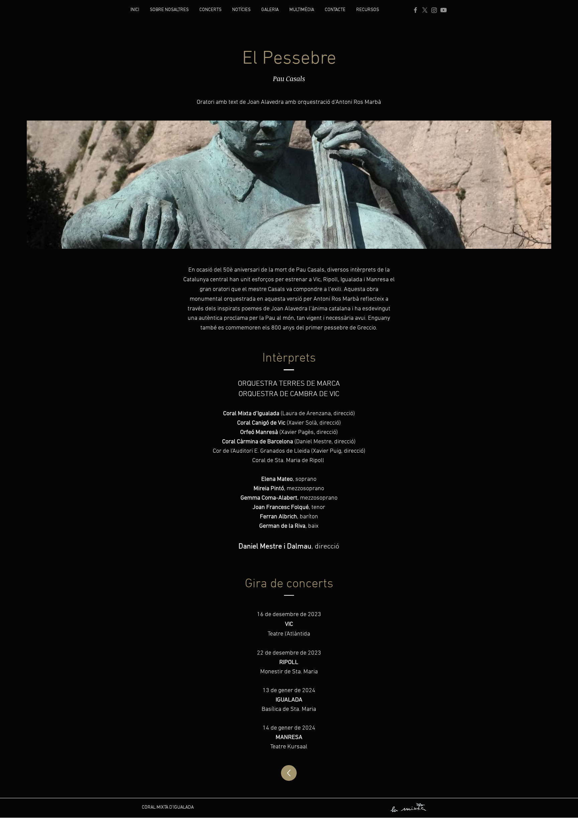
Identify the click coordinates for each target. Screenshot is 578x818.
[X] (424, 10)
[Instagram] (434, 10)
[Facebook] (415, 10)
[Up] (289, 773)
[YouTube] (443, 10)
